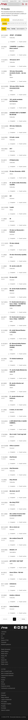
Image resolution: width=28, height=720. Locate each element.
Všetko (5, 23)
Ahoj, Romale (13, 479)
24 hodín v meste (14, 137)
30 (10, 218)
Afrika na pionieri (14, 445)
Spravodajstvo (21, 28)
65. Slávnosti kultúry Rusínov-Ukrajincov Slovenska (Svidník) (18, 345)
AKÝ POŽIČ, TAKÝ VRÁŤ (16, 561)
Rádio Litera (4, 662)
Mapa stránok (5, 697)
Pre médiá (4, 701)
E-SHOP (3, 693)
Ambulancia (13, 584)
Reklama (3, 695)
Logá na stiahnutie (6, 699)
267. (11, 196)
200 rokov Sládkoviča (16, 126)
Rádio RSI (4, 660)
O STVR (3, 669)
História (3, 677)
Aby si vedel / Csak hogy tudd (18, 434)
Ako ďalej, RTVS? (14, 502)
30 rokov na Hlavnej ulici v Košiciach (17, 231)
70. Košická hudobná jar (16, 358)
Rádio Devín (4, 653)
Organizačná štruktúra (7, 675)
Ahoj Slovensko (14, 468)
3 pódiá (12, 207)
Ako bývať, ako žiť (15, 491)
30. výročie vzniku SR (16, 266)
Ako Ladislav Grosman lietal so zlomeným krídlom (17, 514)
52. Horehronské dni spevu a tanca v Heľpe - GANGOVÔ (18, 318)
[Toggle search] (22, 4)
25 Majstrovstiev (14, 160)
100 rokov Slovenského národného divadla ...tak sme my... (18, 73)
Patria (2, 658)
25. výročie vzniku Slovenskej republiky (18, 183)
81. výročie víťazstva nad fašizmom (16, 397)
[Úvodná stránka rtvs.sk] (3, 4)
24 (2, 636)
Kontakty (3, 708)
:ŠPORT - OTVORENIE (16, 35)
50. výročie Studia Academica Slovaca (18, 289)
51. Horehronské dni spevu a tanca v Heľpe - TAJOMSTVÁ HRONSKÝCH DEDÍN (18, 303)
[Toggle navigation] (26, 4)
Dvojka (3, 634)
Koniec (23, 619)
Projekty (3, 706)
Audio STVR (5, 1)
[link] (22, 42)
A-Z (5, 20)
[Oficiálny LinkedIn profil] (22, 627)
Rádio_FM (4, 656)
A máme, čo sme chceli (16, 409)
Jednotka (3, 632)
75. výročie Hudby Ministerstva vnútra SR (18, 371)
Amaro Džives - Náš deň (16, 572)
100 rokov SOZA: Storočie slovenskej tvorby (17, 87)
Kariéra (3, 680)
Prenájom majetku (6, 703)
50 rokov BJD (13, 277)
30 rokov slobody (14, 243)
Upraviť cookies (5, 710)
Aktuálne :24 (13, 549)
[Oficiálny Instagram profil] (25, 627)
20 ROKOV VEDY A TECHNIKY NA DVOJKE (18, 113)
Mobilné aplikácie (6, 644)
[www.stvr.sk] (4, 628)
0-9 (8, 23)
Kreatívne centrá (5, 686)
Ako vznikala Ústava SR (16, 538)
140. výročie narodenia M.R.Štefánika (16, 100)
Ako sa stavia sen (14, 527)
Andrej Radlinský (14, 606)
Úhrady (3, 684)
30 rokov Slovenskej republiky (18, 254)
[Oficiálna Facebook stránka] (15, 627)
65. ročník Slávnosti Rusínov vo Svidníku (17, 331)
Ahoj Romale (13, 457)
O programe (11, 41)
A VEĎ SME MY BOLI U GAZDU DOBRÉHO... (18, 422)
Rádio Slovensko (5, 649)
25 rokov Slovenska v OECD (17, 171)
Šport (2, 638)
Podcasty (3, 642)
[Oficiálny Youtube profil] (18, 627)
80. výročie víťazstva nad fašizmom (16, 384)
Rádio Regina (4, 651)
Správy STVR (13, 1)
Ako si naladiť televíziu (7, 673)
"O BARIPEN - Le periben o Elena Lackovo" (17, 47)
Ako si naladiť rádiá (6, 671)
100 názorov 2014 (15, 60)
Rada (2, 682)
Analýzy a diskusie (15, 595)
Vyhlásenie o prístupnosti (8, 688)
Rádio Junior (4, 664)
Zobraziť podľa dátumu (18, 20)
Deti (20, 1)
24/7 (11, 148)
